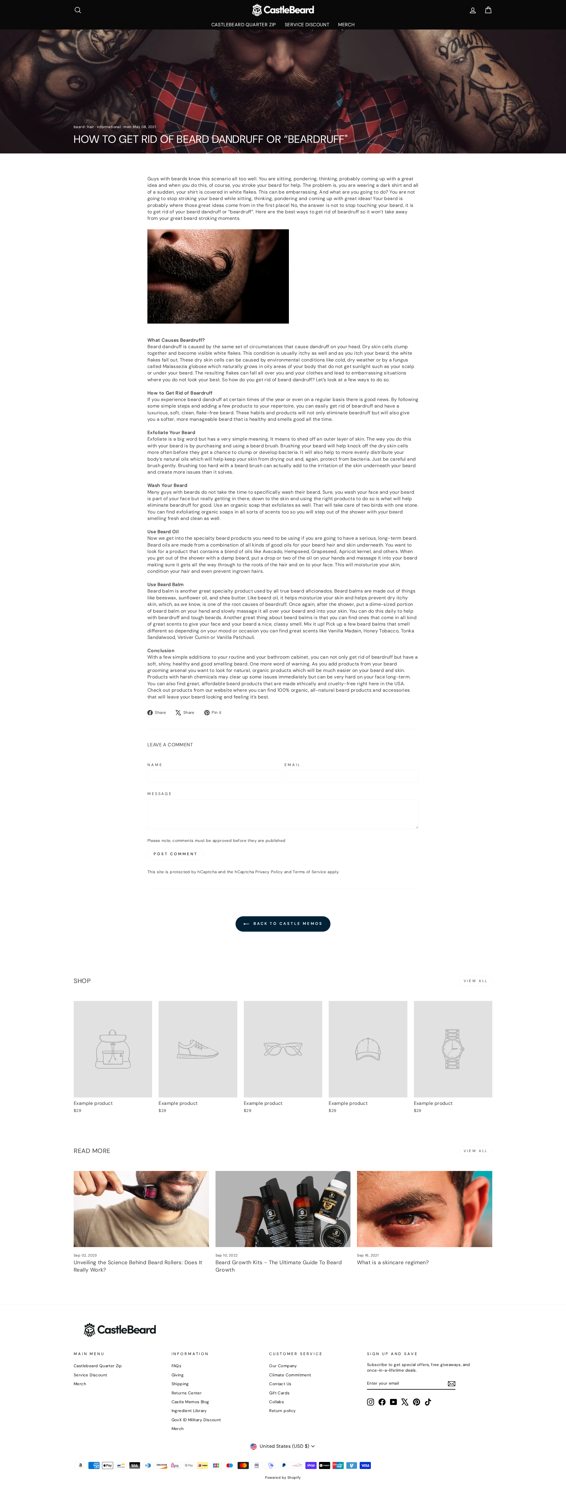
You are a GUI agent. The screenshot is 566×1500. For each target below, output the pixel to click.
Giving (178, 1375)
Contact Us (280, 1383)
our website (218, 690)
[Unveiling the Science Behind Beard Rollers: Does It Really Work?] (141, 1209)
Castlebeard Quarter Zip (243, 25)
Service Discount (307, 25)
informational (109, 127)
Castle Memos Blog (190, 1401)
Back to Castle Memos (287, 923)
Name (154, 764)
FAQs (177, 1365)
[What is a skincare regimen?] (424, 1209)
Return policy (282, 1410)
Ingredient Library (189, 1410)
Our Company (283, 1365)
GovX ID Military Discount (196, 1419)
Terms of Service (309, 871)
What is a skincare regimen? (393, 1262)
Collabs (276, 1401)
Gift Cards (279, 1393)
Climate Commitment (290, 1375)
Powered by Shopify (283, 1477)
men (127, 127)
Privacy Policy (269, 871)
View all (476, 981)
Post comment (176, 853)
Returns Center (187, 1393)
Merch (346, 25)
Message (159, 793)
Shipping (180, 1383)
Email (292, 764)
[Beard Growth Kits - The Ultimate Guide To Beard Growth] (283, 1209)
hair (90, 127)
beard (79, 127)
